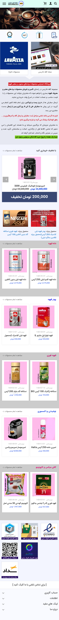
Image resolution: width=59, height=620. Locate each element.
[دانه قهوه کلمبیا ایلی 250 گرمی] (15, 261)
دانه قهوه (52, 243)
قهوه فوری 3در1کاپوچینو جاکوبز (43, 503)
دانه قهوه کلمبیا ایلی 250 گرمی (15, 279)
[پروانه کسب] (10, 532)
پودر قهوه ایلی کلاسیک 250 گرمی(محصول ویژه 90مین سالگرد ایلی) (43, 234)
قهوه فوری (51, 355)
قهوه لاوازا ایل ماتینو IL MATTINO (15, 336)
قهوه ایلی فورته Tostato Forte (43, 336)
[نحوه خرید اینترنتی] (29, 532)
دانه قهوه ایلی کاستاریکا (43, 279)
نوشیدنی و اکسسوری (47, 411)
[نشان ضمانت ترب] (29, 551)
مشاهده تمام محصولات (13, 150)
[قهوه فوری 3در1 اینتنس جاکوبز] (15, 484)
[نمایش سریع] (56, 158)
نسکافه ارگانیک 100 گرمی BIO (15, 391)
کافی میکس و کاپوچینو (46, 467)
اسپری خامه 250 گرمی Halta (15, 447)
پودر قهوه (52, 299)
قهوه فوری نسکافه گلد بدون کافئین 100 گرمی (15, 233)
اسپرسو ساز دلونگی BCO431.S (29, 163)
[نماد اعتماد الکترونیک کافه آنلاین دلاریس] (49, 532)
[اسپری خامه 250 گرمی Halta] (15, 428)
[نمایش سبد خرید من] (44, 4)
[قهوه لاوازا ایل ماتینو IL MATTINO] (15, 317)
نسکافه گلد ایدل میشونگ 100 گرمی (43, 392)
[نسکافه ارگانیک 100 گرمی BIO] (15, 373)
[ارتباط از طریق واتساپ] (10, 551)
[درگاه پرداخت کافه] (10, 570)
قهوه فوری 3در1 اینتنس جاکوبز (15, 503)
